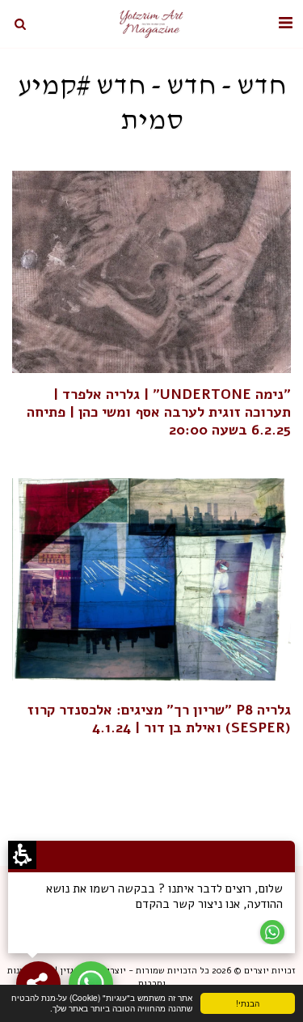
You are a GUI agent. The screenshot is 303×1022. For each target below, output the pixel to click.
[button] (285, 23)
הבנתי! (262, 1005)
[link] (151, 272)
